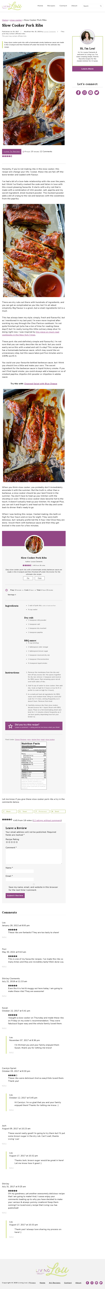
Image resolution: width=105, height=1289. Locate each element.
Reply (4, 937)
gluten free (36, 739)
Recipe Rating (12, 839)
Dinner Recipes (20, 739)
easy (29, 739)
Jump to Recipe (12, 152)
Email (9, 876)
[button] (3, 156)
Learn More (88, 69)
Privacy (32, 1283)
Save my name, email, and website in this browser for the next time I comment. (33, 888)
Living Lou (12, 6)
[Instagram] (84, 92)
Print (40, 578)
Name (9, 867)
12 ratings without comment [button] (47, 820)
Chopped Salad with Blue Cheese (40, 383)
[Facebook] (78, 92)
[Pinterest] (90, 92)
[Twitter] (96, 92)
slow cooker (16, 20)
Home (5, 20)
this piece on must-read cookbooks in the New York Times (30, 333)
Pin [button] (28, 578)
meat (43, 739)
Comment (11, 847)
